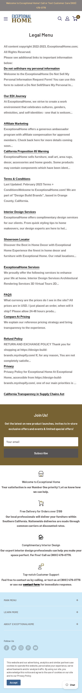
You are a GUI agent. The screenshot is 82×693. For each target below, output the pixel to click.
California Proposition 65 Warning (26, 151)
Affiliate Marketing (16, 123)
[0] (75, 18)
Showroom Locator (17, 239)
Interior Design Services (20, 211)
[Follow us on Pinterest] (28, 647)
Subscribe (41, 453)
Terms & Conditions (17, 178)
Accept (14, 682)
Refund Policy (13, 338)
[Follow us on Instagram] (21, 647)
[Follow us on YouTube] (35, 647)
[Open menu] (6, 18)
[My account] (67, 19)
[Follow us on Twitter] (13, 647)
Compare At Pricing (17, 316)
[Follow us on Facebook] (6, 647)
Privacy (9, 366)
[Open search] (60, 19)
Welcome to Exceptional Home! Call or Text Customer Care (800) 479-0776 (41, 5)
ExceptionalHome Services (21, 267)
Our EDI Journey (15, 96)
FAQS (8, 294)
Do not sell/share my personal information (32, 68)
